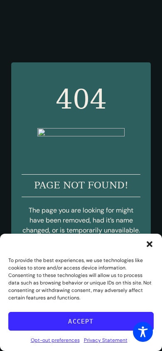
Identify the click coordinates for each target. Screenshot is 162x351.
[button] (149, 244)
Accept (80, 321)
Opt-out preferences (55, 340)
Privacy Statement (106, 340)
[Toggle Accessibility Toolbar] (143, 332)
